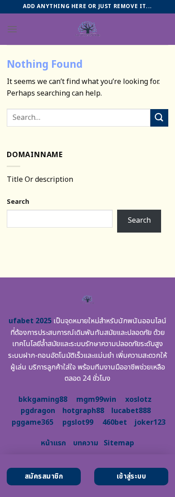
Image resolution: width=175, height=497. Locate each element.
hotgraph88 (83, 410)
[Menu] (12, 29)
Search (18, 202)
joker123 (150, 422)
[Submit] (159, 118)
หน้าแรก (53, 443)
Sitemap (119, 443)
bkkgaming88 (42, 399)
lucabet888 (131, 410)
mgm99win (96, 399)
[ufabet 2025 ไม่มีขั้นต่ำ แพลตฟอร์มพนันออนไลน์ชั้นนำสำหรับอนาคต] (87, 29)
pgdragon (38, 410)
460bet (114, 422)
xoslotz (138, 399)
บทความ (85, 443)
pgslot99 (77, 422)
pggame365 (32, 422)
